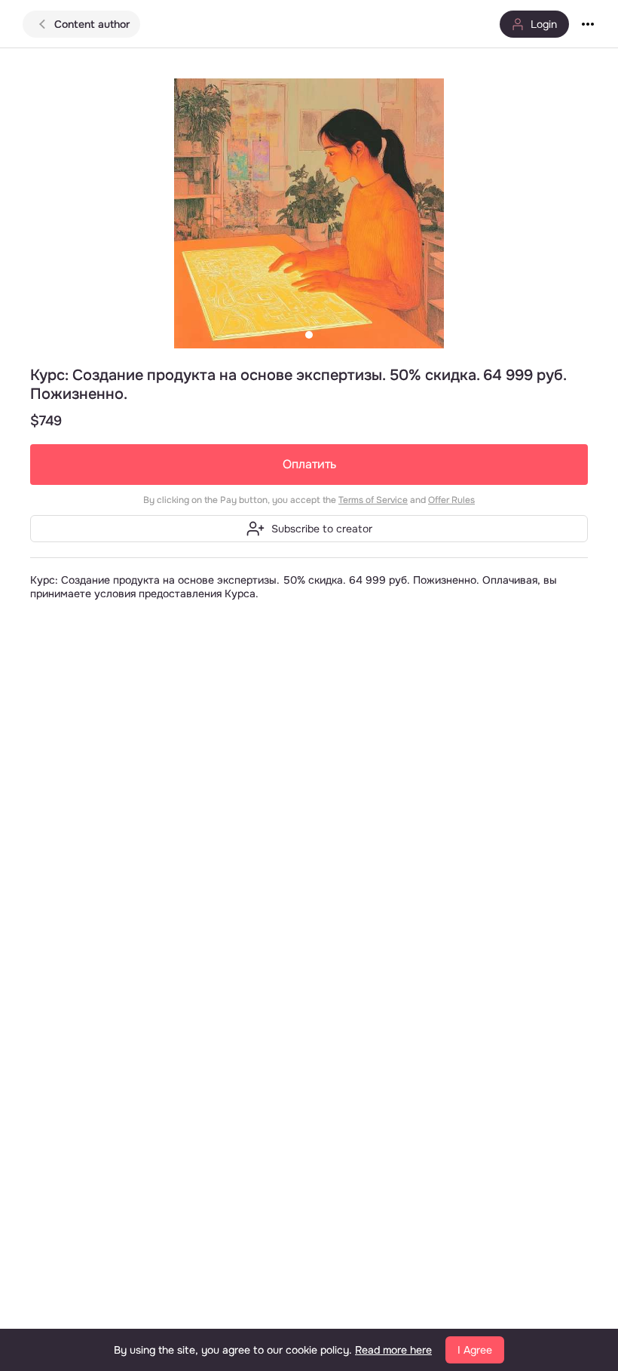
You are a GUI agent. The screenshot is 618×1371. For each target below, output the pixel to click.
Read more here (393, 1350)
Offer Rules (451, 500)
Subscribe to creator (321, 528)
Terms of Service (373, 500)
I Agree (474, 1350)
